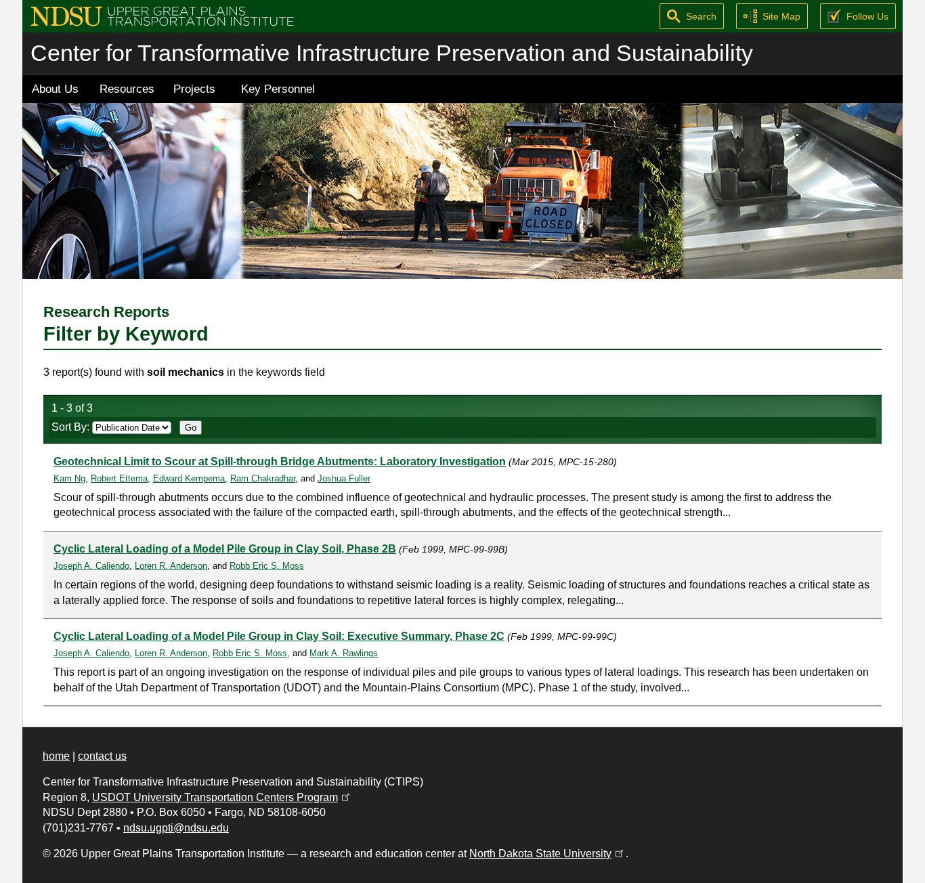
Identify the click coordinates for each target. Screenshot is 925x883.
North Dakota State (547, 853)
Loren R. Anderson (171, 566)
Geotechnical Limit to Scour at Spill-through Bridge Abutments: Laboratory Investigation (279, 461)
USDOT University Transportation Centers (222, 797)
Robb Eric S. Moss (267, 566)
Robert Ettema (119, 478)
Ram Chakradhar (262, 478)
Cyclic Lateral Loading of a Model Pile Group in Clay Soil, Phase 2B (224, 549)
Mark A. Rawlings (343, 653)
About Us (55, 88)
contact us (102, 756)
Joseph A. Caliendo (91, 566)
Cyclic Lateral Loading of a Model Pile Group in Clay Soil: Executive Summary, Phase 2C (278, 636)
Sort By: (71, 427)
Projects (194, 88)
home (56, 756)
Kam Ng (69, 478)
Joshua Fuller (344, 478)
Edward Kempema (189, 478)
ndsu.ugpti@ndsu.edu (176, 828)
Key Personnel (278, 88)
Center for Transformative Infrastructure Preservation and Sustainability (391, 53)
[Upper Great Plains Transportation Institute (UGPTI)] (162, 15)
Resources (127, 88)
